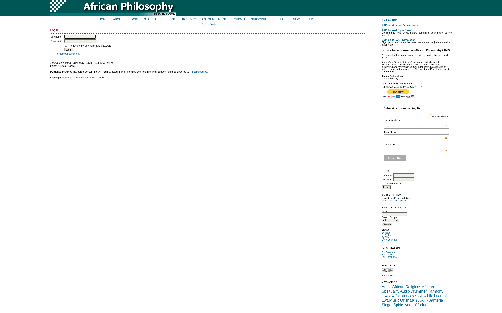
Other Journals (389, 240)
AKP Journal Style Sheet (396, 30)
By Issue (386, 233)
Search (150, 19)
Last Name (415, 144)
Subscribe (259, 19)
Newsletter (303, 19)
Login (133, 19)
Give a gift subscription (394, 200)
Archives (188, 19)
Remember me (394, 183)
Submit (239, 19)
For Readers (388, 252)
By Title (385, 237)
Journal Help (388, 275)
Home (103, 19)
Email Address (415, 120)
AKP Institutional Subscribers (400, 25)
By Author (387, 235)
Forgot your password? (68, 54)
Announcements (215, 19)
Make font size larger (391, 270)
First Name (415, 132)
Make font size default (387, 270)
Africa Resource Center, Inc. (80, 77)
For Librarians (389, 257)
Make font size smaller (384, 270)
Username (387, 175)
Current (168, 19)
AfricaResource (198, 71)
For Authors (388, 254)
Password (387, 179)
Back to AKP (389, 20)
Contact (280, 19)
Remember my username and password (90, 46)
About (118, 19)
